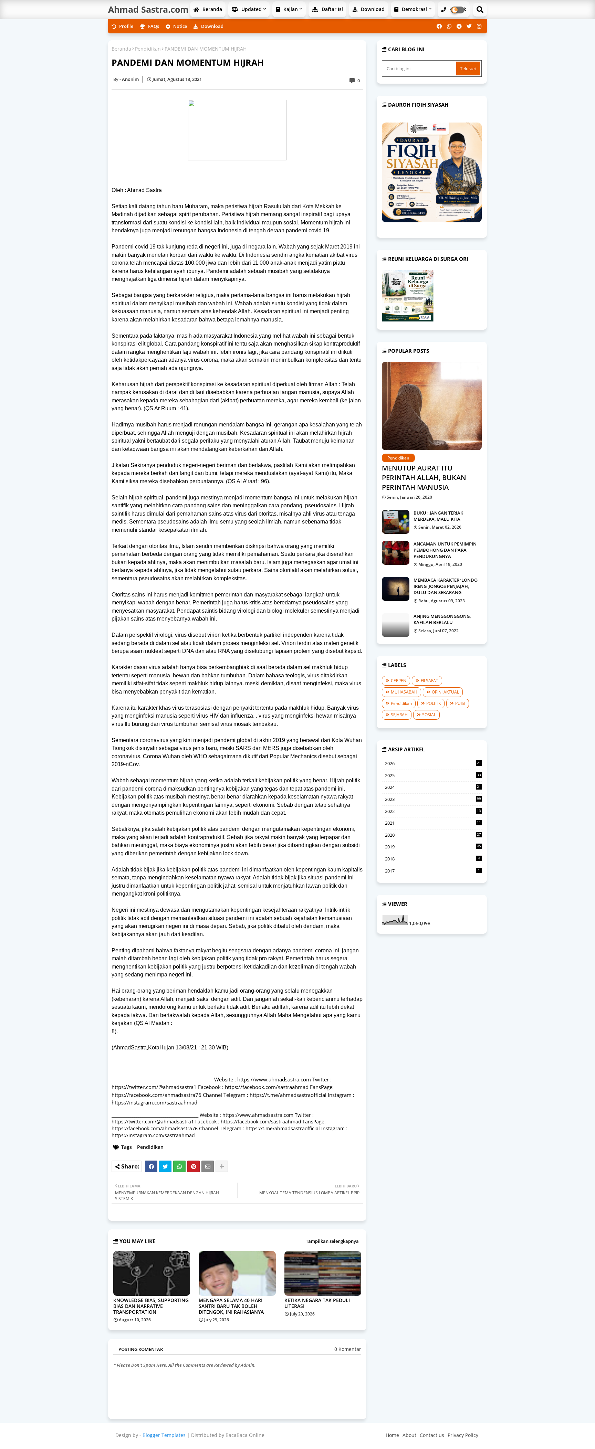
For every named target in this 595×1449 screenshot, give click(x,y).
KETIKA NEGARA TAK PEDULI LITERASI (317, 1303)
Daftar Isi (331, 9)
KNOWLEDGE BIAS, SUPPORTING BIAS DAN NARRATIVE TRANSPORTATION (151, 1306)
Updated (251, 9)
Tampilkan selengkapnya (332, 1241)
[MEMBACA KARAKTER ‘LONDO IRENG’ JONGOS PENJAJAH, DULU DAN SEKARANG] (395, 589)
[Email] (207, 1166)
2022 (433, 811)
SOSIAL (429, 715)
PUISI (460, 703)
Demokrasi (413, 9)
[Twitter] (165, 1166)
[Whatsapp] (179, 1166)
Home (392, 1435)
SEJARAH (399, 715)
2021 (433, 823)
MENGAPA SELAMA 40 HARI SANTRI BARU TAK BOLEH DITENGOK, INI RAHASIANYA (231, 1306)
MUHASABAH (404, 692)
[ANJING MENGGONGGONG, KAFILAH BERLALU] (395, 625)
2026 (433, 763)
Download (372, 9)
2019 (433, 847)
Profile (125, 26)
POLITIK (433, 703)
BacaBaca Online (245, 1435)
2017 (432, 871)
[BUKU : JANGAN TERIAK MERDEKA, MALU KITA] (395, 522)
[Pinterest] (193, 1166)
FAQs (153, 26)
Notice (179, 26)
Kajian (290, 9)
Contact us (432, 1435)
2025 (433, 775)
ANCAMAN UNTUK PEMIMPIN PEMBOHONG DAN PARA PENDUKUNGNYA (445, 550)
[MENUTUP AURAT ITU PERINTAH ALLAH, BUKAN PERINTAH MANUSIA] (432, 406)
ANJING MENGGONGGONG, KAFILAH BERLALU (442, 619)
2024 (433, 787)
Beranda (211, 9)
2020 (433, 835)
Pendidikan (148, 48)
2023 (433, 799)
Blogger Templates (164, 1435)
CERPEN (398, 681)
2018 (432, 859)
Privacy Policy (463, 1435)
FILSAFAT (429, 681)
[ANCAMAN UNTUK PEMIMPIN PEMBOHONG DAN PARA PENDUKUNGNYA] (395, 553)
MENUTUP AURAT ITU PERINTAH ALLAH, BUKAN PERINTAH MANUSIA (424, 477)
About (409, 1435)
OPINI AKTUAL (445, 692)
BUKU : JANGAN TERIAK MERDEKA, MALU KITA (438, 516)
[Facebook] (151, 1166)
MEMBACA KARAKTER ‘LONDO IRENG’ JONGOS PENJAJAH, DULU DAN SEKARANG (446, 586)
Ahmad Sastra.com (148, 9)
